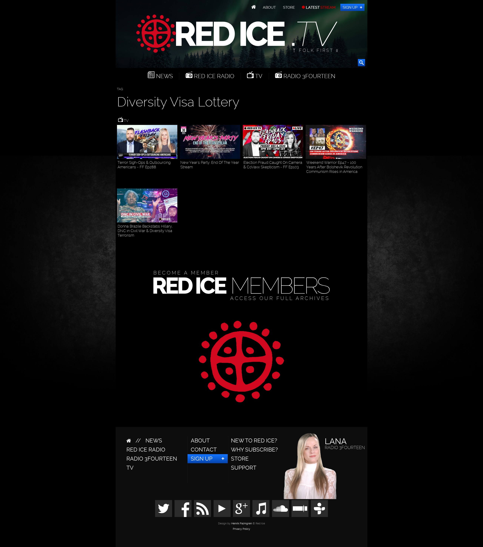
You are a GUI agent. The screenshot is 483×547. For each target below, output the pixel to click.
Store (289, 7)
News (164, 76)
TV (258, 76)
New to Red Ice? (254, 440)
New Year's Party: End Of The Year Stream (209, 164)
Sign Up (350, 7)
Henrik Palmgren (241, 523)
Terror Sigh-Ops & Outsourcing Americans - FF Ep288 (144, 164)
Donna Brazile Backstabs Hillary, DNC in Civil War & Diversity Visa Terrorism (145, 231)
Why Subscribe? (254, 449)
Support (243, 468)
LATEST (320, 7)
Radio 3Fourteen (308, 76)
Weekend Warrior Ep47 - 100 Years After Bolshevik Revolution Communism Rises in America (334, 167)
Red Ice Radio (213, 76)
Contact (204, 449)
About (269, 7)
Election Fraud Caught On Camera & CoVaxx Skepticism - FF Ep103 (272, 164)
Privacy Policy (241, 529)
